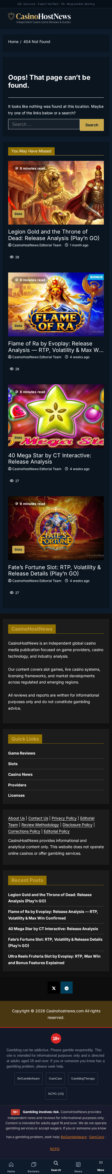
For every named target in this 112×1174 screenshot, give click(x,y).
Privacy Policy (64, 818)
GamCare (55, 1078)
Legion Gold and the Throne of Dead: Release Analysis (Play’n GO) (53, 235)
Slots (18, 214)
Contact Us (38, 818)
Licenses (16, 795)
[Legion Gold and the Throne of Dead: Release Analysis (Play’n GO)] (56, 193)
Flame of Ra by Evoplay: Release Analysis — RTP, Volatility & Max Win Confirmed (56, 347)
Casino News (20, 774)
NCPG (55, 1149)
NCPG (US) (56, 1093)
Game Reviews (21, 753)
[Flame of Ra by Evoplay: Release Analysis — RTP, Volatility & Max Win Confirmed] (56, 304)
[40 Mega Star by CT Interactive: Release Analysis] (56, 416)
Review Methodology (40, 824)
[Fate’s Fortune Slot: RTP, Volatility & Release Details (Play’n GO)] (56, 528)
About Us (16, 818)
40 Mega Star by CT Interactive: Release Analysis (49, 458)
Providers (17, 785)
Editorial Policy (57, 831)
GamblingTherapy (83, 1078)
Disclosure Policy (77, 824)
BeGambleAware (28, 1078)
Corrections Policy (24, 831)
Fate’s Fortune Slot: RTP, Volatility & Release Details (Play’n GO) (54, 570)
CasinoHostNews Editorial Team (36, 245)
